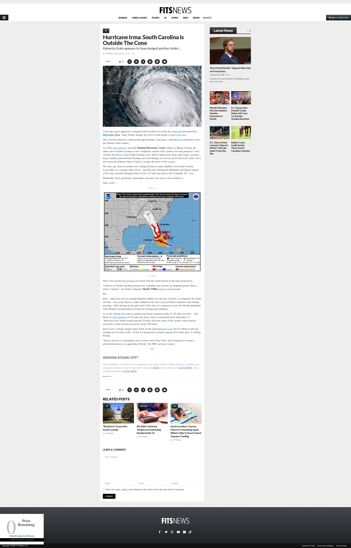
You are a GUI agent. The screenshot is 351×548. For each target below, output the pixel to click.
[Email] (186, 532)
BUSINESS (122, 17)
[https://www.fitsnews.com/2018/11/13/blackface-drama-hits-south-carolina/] (118, 413)
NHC (169, 147)
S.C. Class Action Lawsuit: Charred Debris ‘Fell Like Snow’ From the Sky (219, 148)
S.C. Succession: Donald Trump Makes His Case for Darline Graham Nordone (240, 113)
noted (161, 289)
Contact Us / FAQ (308, 546)
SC (165, 17)
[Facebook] (162, 532)
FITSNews (110, 54)
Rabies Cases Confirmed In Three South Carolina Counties (240, 146)
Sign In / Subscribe (339, 17)
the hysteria (128, 280)
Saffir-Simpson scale (162, 328)
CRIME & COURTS (139, 17)
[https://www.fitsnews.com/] (175, 10)
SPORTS (175, 17)
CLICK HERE (185, 367)
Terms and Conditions (325, 546)
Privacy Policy (341, 546)
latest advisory (120, 147)
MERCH (196, 17)
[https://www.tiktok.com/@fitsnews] (190, 532)
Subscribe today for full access (21, 535)
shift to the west (178, 134)
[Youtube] (180, 532)
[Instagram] (174, 532)
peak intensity (119, 317)
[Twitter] (168, 532)
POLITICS (155, 17)
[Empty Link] (248, 31)
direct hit (177, 131)
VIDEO (185, 17)
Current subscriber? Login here (22, 539)
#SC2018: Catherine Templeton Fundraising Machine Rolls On (149, 429)
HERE (156, 367)
